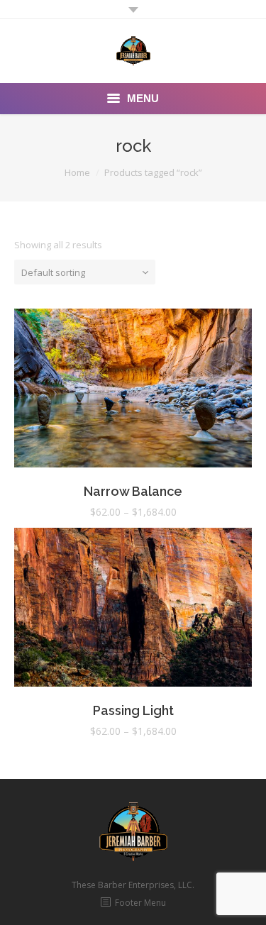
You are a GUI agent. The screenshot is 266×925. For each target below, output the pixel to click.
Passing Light (133, 710)
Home (77, 172)
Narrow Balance (133, 491)
